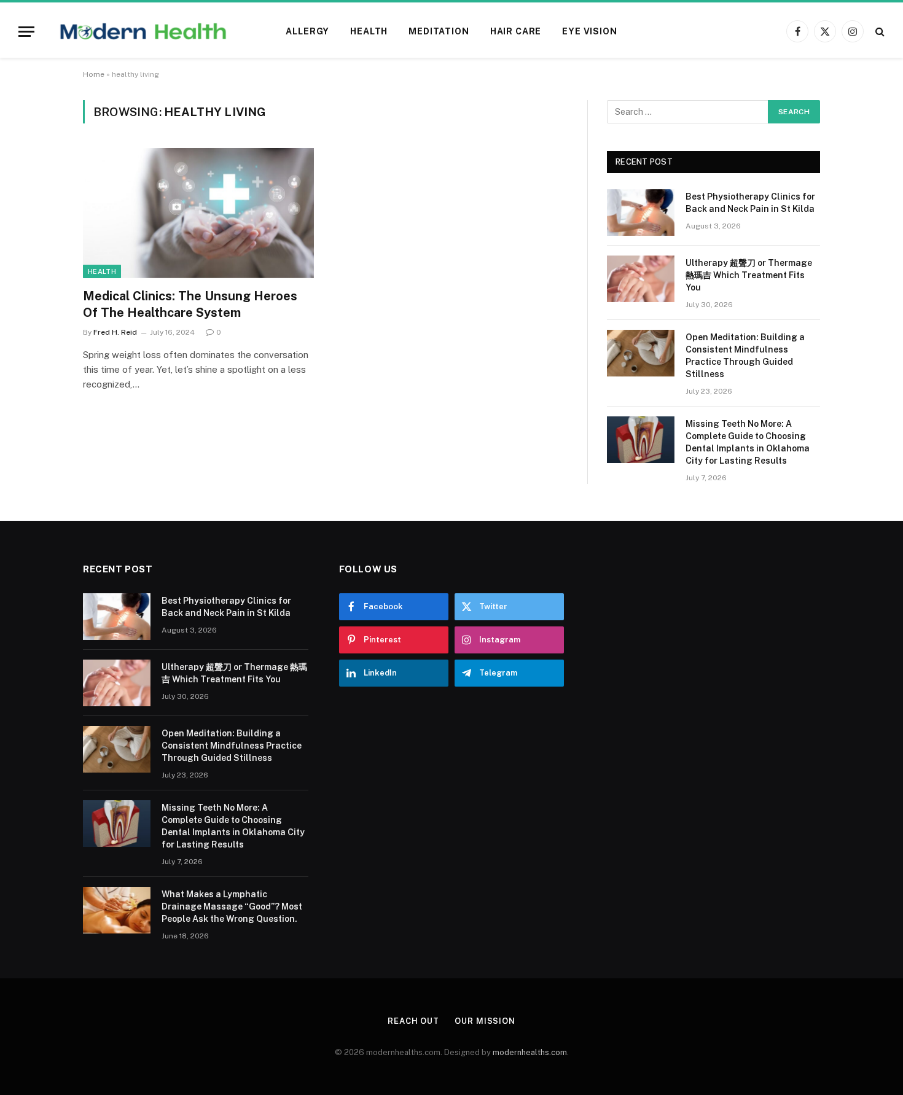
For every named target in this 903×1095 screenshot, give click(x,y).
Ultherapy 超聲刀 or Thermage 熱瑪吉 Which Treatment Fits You (749, 275)
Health (369, 31)
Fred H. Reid (115, 332)
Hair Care (516, 31)
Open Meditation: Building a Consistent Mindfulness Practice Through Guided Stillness (745, 355)
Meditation (438, 31)
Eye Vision (589, 31)
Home (93, 74)
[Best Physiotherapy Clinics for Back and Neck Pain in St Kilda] (640, 212)
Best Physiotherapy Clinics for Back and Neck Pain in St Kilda (750, 203)
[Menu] (26, 31)
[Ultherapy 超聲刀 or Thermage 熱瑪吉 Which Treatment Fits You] (640, 278)
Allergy (307, 31)
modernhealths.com (530, 1052)
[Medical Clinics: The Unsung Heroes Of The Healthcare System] (198, 213)
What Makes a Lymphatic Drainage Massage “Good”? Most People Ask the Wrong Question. (232, 906)
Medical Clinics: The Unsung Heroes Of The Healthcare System (190, 304)
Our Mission (485, 1021)
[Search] (879, 31)
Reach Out (413, 1021)
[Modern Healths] (143, 31)
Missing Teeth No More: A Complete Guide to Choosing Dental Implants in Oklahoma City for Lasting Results (748, 442)
